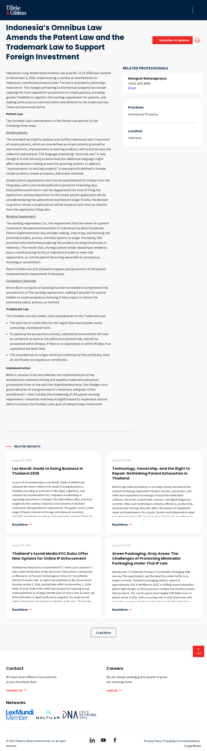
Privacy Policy (153, 741)
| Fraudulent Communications (181, 741)
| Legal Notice (192, 746)
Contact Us (14, 690)
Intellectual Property (143, 114)
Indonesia (135, 138)
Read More (20, 524)
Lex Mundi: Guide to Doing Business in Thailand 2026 (47, 471)
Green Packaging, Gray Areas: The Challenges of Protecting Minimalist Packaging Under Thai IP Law (146, 558)
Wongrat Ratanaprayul (147, 78)
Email (132, 88)
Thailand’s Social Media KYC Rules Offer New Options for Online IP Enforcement (50, 556)
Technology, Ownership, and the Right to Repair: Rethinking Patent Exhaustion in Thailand (151, 473)
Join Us (112, 690)
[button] (188, 10)
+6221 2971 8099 (139, 83)
